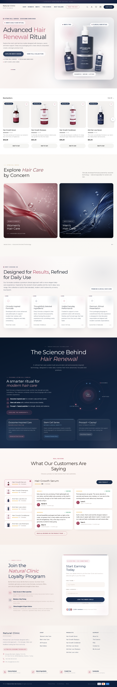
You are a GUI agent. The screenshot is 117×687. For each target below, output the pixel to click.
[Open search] (87, 7)
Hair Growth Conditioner (68, 130)
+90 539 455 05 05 (11, 659)
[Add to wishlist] (26, 104)
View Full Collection (35, 55)
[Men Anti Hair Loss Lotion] (99, 61)
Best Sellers (59, 6)
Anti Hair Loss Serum (95, 130)
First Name (69, 580)
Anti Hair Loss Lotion (72, 652)
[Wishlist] (96, 7)
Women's (31, 6)
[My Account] (92, 7)
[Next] (113, 119)
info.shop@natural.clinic (12, 661)
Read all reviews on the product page (51, 533)
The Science (47, 6)
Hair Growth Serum (9, 130)
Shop (24, 6)
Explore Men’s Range (13, 55)
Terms (67, 683)
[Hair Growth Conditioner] (73, 114)
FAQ (94, 642)
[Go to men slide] (13, 69)
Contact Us (96, 646)
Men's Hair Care (44, 639)
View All (111, 98)
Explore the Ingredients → (19, 412)
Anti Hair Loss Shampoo (73, 649)
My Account (96, 649)
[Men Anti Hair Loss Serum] (69, 56)
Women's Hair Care (45, 636)
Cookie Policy (60, 683)
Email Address (71, 589)
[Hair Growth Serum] (16, 114)
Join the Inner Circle (85, 599)
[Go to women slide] (6, 69)
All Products (43, 642)
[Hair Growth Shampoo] (44, 114)
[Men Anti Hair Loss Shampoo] (84, 48)
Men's (38, 6)
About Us (95, 636)
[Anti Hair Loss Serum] (101, 114)
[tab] (18, 483)
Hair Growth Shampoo (38, 130)
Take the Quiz (73, 6)
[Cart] (100, 7)
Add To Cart (16, 145)
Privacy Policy (85, 603)
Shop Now (108, 7)
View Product (104, 482)
